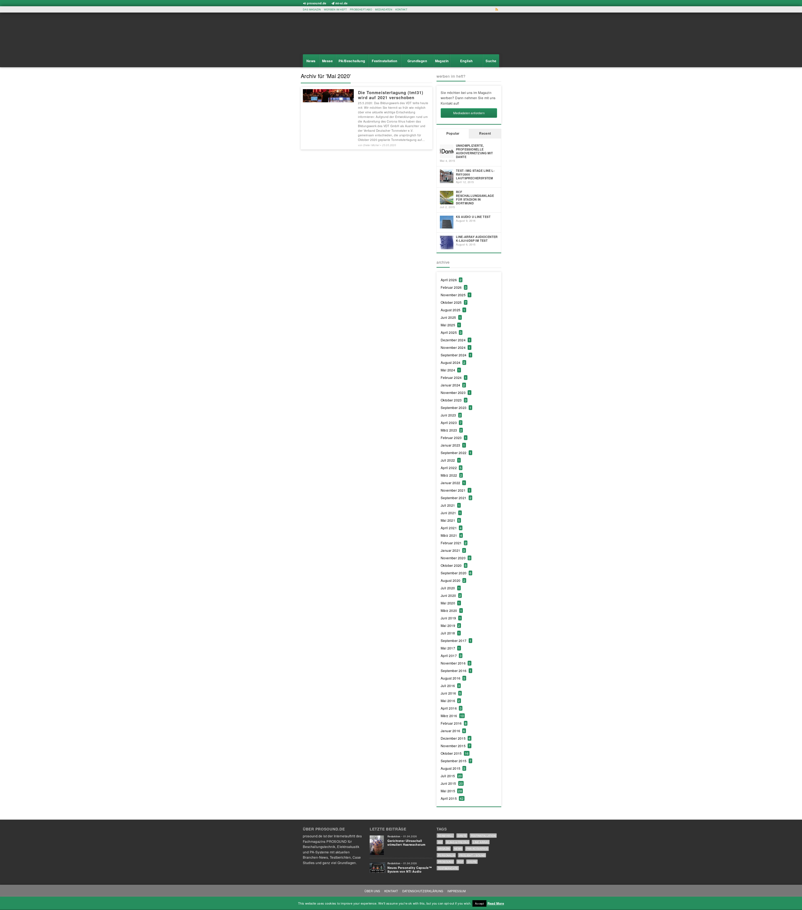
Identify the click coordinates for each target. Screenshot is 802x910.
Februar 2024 (454, 377)
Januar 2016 (453, 730)
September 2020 (456, 573)
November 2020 (456, 558)
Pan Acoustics (477, 848)
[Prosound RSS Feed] (496, 9)
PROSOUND (445, 861)
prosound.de (316, 3)
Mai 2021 (450, 520)
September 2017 (456, 640)
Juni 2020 (451, 595)
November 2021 (456, 490)
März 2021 (451, 535)
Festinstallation (483, 835)
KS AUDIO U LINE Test (473, 217)
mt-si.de (341, 3)
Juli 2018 (450, 633)
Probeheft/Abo (361, 9)
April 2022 (451, 467)
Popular (452, 133)
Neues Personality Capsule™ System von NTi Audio (409, 869)
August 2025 (453, 310)
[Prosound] (322, 34)
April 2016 (451, 708)
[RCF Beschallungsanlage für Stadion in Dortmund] (446, 197)
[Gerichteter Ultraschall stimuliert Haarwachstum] (377, 844)
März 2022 (451, 475)
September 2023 (456, 407)
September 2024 (456, 355)
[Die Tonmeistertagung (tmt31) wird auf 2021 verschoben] (328, 95)
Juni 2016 (451, 693)
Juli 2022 (450, 460)
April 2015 (452, 798)
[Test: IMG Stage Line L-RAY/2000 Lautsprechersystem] (446, 175)
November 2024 (456, 347)
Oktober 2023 (454, 400)
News (458, 848)
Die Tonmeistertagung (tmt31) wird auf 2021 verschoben (390, 94)
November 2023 (456, 392)
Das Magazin (312, 9)
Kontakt (401, 9)
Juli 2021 (450, 505)
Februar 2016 (454, 723)
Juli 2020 (450, 588)
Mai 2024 (450, 370)
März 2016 (452, 715)
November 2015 (456, 745)
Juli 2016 (450, 685)
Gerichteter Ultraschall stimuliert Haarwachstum (406, 843)
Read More (495, 903)
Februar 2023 (454, 437)
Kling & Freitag (458, 842)
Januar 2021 (453, 550)
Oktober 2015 (455, 753)
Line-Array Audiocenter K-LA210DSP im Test (477, 239)
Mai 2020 (450, 603)
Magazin (444, 848)
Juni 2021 (451, 512)
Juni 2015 (452, 783)
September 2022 (456, 452)
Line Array (481, 842)
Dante (462, 835)
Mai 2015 (451, 790)
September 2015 (456, 760)
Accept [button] (479, 903)
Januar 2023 (453, 445)
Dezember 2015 (456, 738)
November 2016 (456, 663)
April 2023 (451, 422)
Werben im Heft (335, 9)
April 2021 (451, 527)
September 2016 (456, 670)
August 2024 (453, 362)
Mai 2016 (450, 700)
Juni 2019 (451, 618)
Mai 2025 (450, 325)
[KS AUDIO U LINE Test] (446, 222)
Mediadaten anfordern (469, 113)
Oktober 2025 (454, 302)
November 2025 (456, 294)
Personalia (446, 855)
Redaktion (393, 836)
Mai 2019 (450, 625)
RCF (460, 861)
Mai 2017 (450, 648)
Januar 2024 (453, 385)
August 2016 (453, 678)
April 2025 (451, 332)
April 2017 (451, 655)
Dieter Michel (371, 145)
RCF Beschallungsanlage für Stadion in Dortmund (475, 197)
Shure (472, 861)
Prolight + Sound (472, 855)
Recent (485, 133)
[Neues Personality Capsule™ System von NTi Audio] (377, 866)
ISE (440, 842)
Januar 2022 (453, 482)
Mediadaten (383, 9)
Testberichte (448, 868)
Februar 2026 (454, 287)
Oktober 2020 (454, 565)
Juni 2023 (451, 415)
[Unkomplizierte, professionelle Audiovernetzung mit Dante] (446, 150)
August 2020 (453, 580)
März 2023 (451, 430)
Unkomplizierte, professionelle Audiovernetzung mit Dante (474, 151)
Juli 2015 (451, 775)
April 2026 (451, 279)
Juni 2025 (451, 317)
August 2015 (453, 768)
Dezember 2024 (456, 340)
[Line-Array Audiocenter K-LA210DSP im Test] (446, 242)
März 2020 (451, 610)
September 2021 (456, 497)
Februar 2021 (454, 542)
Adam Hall (445, 835)
